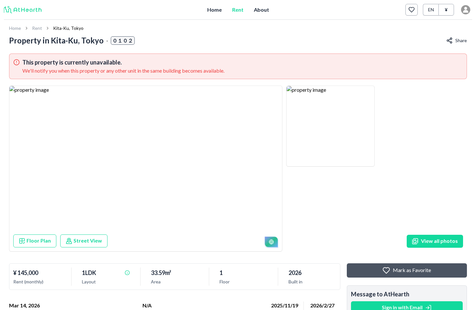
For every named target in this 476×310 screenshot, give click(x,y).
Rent (238, 9)
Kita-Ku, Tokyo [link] (68, 28)
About (261, 9)
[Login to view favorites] (411, 10)
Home (214, 9)
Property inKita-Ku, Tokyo (56, 40)
